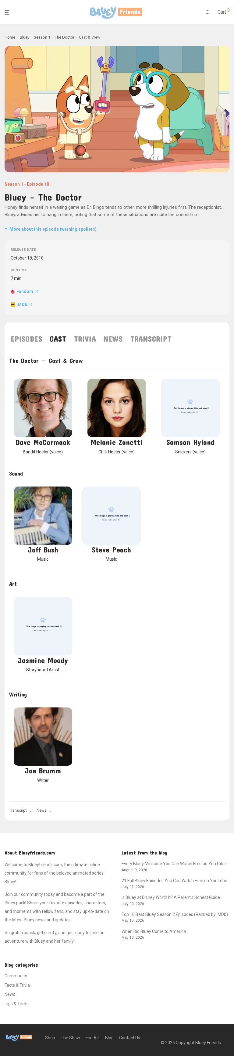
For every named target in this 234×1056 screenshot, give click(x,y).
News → (44, 810)
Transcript (151, 339)
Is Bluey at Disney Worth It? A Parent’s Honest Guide (171, 897)
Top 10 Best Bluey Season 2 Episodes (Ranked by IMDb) (175, 914)
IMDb (21, 304)
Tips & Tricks (17, 1003)
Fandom (24, 291)
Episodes (26, 339)
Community (16, 975)
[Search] (208, 12)
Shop (50, 1037)
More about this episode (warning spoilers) (51, 229)
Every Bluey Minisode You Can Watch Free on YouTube (174, 863)
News (112, 339)
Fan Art (93, 1037)
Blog (109, 1037)
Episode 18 (38, 184)
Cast (58, 339)
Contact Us (129, 1037)
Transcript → (20, 810)
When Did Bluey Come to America (154, 931)
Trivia (85, 339)
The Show (70, 1037)
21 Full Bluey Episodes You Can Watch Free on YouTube (174, 880)
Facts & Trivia (17, 985)
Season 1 (14, 184)
